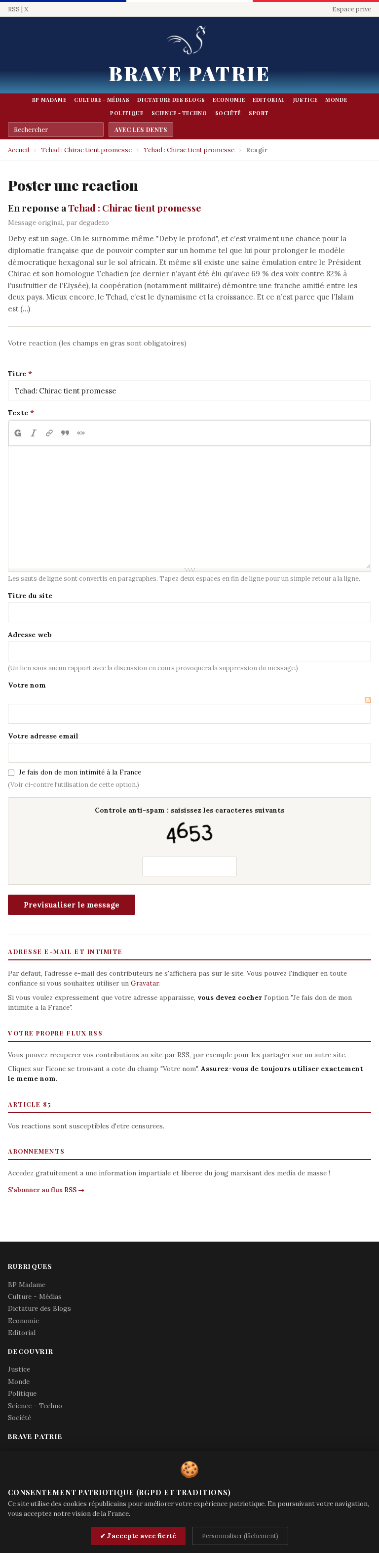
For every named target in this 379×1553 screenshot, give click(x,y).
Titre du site (30, 595)
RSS (14, 9)
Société (228, 113)
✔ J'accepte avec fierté (138, 1536)
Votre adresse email (43, 736)
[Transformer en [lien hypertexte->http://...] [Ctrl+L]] (49, 433)
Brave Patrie (189, 73)
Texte (18, 412)
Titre (17, 373)
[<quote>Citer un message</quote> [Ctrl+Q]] (65, 433)
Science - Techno (179, 113)
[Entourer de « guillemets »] (81, 433)
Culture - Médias (101, 99)
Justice (305, 99)
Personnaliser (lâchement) (240, 1536)
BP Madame (49, 99)
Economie (229, 99)
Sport (259, 113)
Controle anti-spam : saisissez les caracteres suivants (189, 810)
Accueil (18, 150)
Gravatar (144, 983)
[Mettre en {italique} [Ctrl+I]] (33, 433)
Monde (336, 99)
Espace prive (351, 9)
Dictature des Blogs (171, 99)
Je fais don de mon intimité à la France (80, 772)
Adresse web (30, 634)
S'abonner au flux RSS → (46, 1190)
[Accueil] (189, 41)
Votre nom (27, 685)
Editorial (269, 99)
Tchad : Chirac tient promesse (86, 150)
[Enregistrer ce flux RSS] (368, 699)
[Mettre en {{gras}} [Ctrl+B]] (17, 433)
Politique (127, 113)
